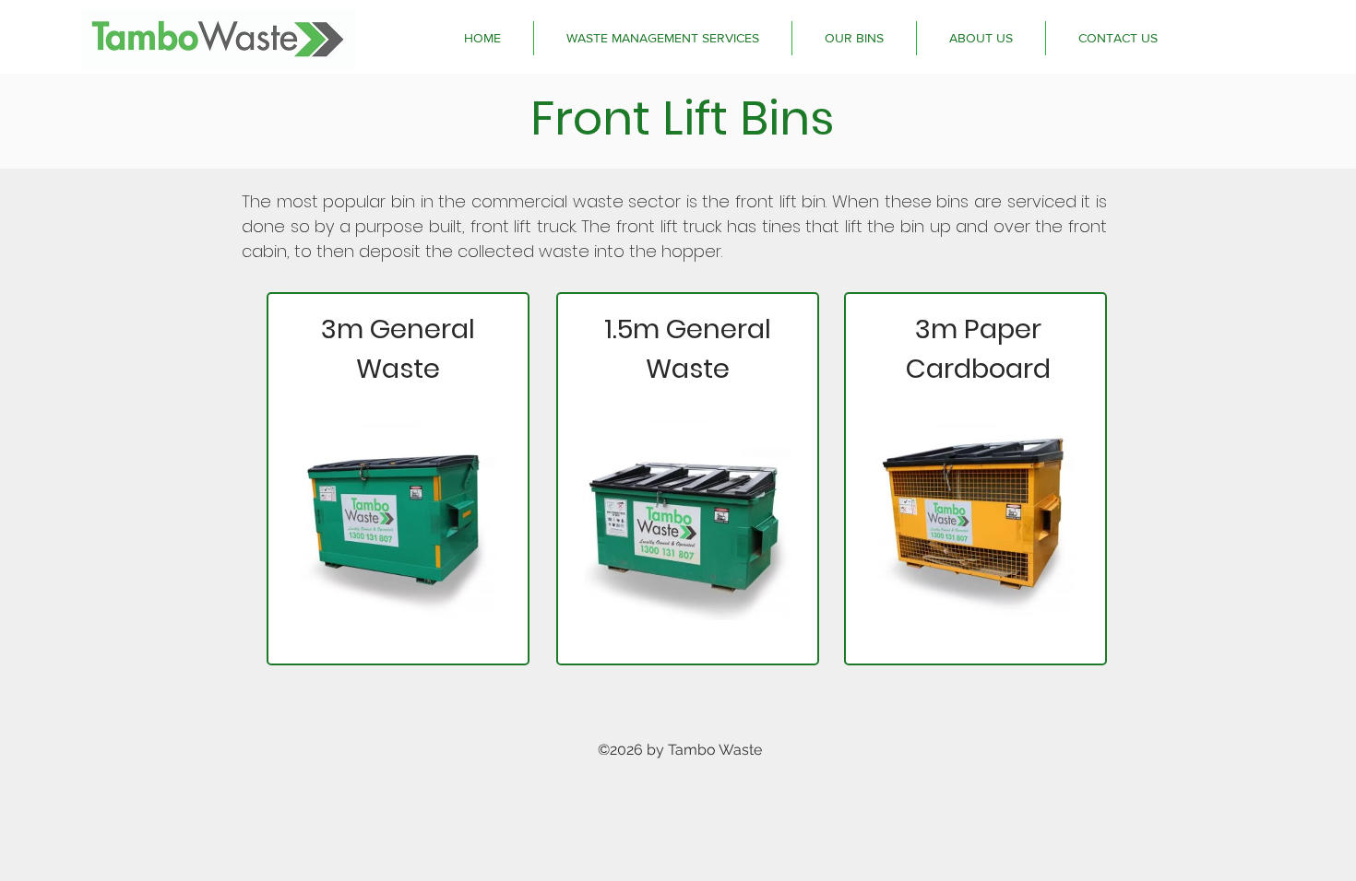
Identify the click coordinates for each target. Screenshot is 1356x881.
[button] (662, 38)
